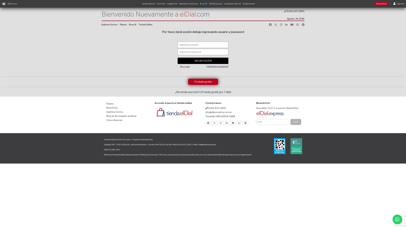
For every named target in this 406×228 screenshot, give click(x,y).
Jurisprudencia (148, 4)
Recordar (185, 66)
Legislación (172, 4)
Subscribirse (212, 155)
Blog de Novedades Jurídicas (121, 116)
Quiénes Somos (110, 24)
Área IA (203, 4)
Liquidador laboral (232, 4)
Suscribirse (381, 4)
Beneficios (112, 107)
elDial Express (215, 4)
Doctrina (161, 4)
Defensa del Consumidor (149, 155)
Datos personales (188, 155)
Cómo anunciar (201, 155)
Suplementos (249, 4)
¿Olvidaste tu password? (217, 66)
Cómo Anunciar (114, 120)
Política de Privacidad (112, 155)
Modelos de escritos (189, 4)
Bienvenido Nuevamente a (156, 14)
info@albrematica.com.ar (218, 112)
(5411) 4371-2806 (295, 11)
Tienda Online (145, 24)
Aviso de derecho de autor (130, 155)
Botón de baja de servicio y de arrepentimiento (235, 155)
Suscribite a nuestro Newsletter (277, 108)
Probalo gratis (203, 81)
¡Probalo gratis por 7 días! (216, 92)
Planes (123, 24)
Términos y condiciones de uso (170, 155)
